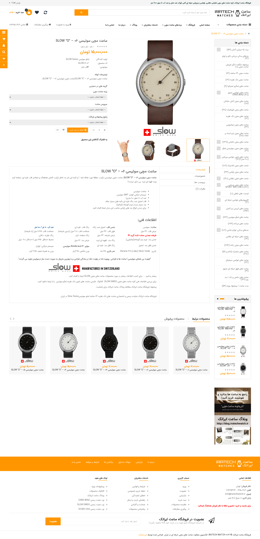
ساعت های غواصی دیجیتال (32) (237, 261)
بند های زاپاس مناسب (123, 208)
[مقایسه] (45, 13)
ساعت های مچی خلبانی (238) (235, 142)
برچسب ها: (199, 182)
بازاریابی (139, 462)
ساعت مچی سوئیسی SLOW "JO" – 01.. (226, 347)
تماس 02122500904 (17, 24)
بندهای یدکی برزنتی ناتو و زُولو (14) (235, 57)
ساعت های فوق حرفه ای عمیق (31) (236, 270)
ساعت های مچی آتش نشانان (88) (236, 102)
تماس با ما (76, 462)
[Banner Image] (232, 416)
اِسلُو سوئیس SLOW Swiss (77, 59)
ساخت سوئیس (140, 191)
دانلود (44, 281)
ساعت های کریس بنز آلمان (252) (237, 209)
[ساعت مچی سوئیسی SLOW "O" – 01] (191, 344)
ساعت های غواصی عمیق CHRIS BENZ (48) (238, 93)
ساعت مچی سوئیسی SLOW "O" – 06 (227, 34)
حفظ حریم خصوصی (136, 491)
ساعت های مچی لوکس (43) (236, 172)
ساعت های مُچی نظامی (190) (236, 178)
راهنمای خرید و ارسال (136, 500)
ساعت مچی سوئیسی (114, 177)
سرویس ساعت (101, 104)
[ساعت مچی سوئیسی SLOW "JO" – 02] (243, 368)
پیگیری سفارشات (41, 24)
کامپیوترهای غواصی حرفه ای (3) (237, 201)
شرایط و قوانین (138, 486)
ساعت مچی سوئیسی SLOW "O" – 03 (109, 369)
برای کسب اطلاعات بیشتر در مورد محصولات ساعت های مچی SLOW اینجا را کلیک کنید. (105, 276)
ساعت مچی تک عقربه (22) (237, 79)
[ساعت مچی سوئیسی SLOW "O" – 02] (150, 344)
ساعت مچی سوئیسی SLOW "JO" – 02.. (226, 364)
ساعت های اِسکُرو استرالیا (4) (236, 86)
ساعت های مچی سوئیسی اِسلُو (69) (236, 149)
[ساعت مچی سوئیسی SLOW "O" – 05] (27, 344)
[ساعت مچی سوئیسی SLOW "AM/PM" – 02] (243, 331)
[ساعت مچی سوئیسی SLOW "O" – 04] (68, 344)
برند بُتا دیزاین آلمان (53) (238, 49)
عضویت (59, 24)
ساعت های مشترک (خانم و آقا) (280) (235, 252)
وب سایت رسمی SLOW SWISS (90, 504)
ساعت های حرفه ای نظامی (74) (237, 237)
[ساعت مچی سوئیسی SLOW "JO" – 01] (243, 351)
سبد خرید (182, 500)
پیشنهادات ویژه (98, 486)
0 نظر (92, 46)
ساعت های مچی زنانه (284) (236, 245)
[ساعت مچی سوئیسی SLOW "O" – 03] (109, 344)
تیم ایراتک (142, 534)
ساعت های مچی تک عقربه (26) (237, 117)
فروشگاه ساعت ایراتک (147, 296)
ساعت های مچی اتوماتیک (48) (235, 109)
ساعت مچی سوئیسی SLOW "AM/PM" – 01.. (226, 309)
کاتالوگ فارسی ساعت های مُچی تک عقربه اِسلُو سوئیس (79, 281)
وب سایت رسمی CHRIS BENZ (91, 500)
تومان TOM (15, 3)
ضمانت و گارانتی (138, 504)
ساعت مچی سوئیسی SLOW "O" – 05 (27, 369)
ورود (67, 24)
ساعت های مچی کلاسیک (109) (235, 165)
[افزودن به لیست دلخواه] (63, 130)
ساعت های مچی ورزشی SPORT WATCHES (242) (237, 186)
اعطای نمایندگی (138, 495)
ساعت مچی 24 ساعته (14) (237, 73)
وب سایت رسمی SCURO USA (91, 509)
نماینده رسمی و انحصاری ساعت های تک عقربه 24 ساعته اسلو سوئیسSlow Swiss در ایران (99, 296)
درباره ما (151, 462)
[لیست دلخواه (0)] (36, 13)
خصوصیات (200, 176)
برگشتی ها (108, 462)
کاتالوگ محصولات (96, 491)
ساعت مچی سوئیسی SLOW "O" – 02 (150, 369)
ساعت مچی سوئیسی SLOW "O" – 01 (191, 369)
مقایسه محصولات (178, 504)
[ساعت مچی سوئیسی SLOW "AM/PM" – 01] (243, 312)
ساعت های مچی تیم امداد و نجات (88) (237, 134)
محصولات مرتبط (201, 319)
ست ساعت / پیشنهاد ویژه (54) (235, 286)
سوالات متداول (124, 462)
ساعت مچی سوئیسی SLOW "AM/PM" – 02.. (226, 329)
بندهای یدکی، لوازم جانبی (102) (235, 230)
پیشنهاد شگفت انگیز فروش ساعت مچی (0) (237, 65)
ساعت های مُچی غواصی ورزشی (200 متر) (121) (235, 158)
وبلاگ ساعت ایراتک (116, 287)
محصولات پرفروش (174, 319)
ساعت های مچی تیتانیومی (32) (237, 126)
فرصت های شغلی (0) (239, 193)
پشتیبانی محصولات (137, 509)
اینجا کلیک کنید (99, 208)
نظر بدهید (84, 46)
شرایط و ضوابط (92, 462)
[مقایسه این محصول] (57, 130)
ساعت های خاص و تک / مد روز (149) (237, 278)
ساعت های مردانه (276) (238, 223)
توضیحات (200, 169)
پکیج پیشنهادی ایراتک (98, 117)
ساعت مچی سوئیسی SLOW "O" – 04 (68, 369)
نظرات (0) (200, 189)
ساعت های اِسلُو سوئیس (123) (236, 217)
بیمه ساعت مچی (100, 91)
